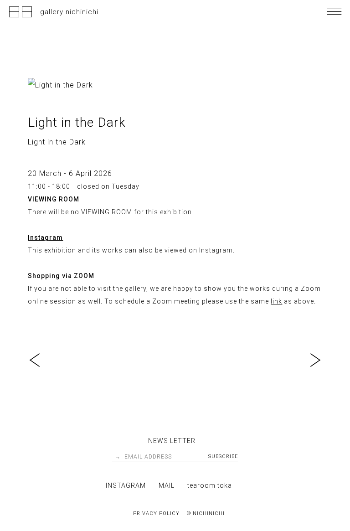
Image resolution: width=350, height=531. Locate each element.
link (276, 301)
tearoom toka (209, 485)
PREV (37, 360)
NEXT (313, 360)
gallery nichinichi (69, 12)
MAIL (167, 485)
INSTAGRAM (126, 485)
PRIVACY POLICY (156, 513)
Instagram (45, 237)
